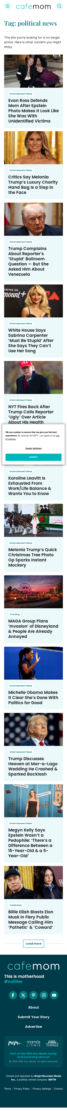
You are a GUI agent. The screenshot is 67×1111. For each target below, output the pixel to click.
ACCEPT (33, 457)
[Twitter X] (23, 995)
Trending (15, 614)
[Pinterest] (33, 995)
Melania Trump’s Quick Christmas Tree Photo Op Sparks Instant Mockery (32, 557)
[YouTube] (54, 995)
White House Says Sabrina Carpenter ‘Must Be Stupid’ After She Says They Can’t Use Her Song (30, 340)
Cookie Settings (33, 448)
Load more (33, 944)
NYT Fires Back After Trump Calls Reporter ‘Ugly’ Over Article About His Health (30, 414)
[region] (33, 444)
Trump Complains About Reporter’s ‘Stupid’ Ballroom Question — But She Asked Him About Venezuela (28, 261)
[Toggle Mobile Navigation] (7, 6)
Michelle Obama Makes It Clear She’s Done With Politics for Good (33, 698)
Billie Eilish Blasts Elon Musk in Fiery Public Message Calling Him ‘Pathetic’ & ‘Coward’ (30, 919)
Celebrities (16, 905)
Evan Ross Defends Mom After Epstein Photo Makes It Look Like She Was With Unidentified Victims (33, 111)
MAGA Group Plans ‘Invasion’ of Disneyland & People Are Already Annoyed (33, 628)
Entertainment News (21, 93)
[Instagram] (44, 995)
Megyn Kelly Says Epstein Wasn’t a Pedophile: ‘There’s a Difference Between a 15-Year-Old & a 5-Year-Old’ (30, 843)
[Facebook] (13, 995)
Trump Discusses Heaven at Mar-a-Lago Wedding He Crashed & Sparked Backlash (33, 766)
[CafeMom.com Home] (33, 6)
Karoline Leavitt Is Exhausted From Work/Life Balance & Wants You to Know (29, 485)
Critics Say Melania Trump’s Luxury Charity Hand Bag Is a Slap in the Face (33, 184)
